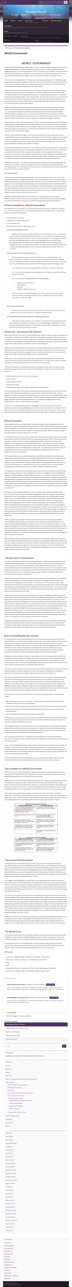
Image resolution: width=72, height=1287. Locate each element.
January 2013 (9, 1166)
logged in (16, 1016)
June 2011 (8, 1227)
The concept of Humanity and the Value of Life (20, 1093)
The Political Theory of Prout (21, 48)
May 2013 (8, 1153)
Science (6, 1270)
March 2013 (9, 1160)
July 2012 (8, 1187)
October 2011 (10, 1217)
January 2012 (9, 1207)
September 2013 (10, 1143)
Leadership (10, 1090)
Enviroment (45, 20)
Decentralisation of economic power (17, 1084)
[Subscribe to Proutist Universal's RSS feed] (5, 2)
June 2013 (8, 1150)
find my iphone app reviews (16, 984)
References (15, 36)
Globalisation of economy (14, 1087)
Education (7, 1251)
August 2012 (9, 1183)
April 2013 (8, 1156)
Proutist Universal (36, 12)
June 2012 (8, 1190)
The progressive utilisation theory (16, 1112)
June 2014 (8, 1136)
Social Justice (32, 21)
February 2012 (10, 1203)
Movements (26, 26)
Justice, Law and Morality (13, 1032)
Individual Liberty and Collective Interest (17, 1028)
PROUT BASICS (7, 36)
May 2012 (8, 1193)
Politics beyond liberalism (13, 1035)
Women (6, 1278)
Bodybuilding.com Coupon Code (17, 997)
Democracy (7, 1245)
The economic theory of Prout (15, 1095)
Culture (6, 1243)
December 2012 (10, 1170)
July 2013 (8, 1146)
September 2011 (10, 1220)
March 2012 (9, 1200)
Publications (18, 40)
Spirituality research (10, 1275)
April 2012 (8, 1197)
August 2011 (9, 1223)
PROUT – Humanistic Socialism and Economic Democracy (21, 1079)
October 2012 (10, 1177)
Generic (6, 1259)
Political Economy (9, 1267)
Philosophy (7, 1265)
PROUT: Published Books (13, 1116)
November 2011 (10, 1213)
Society (20, 20)
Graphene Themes (16, 1284)
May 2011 (8, 1230)
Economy (12, 20)
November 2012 (10, 1173)
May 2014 (8, 1140)
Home (6, 20)
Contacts (44, 40)
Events (15, 32)
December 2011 (10, 1210)
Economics (7, 1248)
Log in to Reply (50, 984)
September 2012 (10, 1180)
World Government (56, 20)
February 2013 (10, 1163)
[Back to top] (68, 1283)
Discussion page (41, 36)
